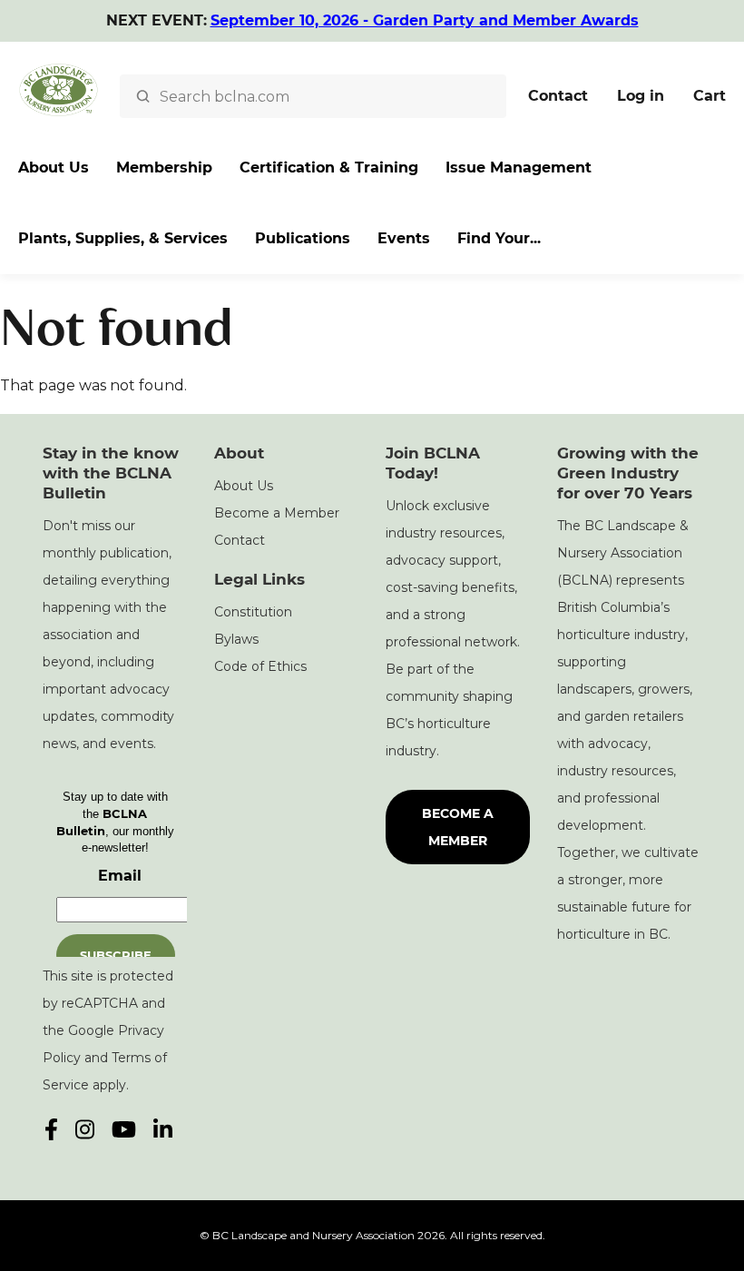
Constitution (253, 612)
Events (403, 238)
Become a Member (276, 513)
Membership (164, 167)
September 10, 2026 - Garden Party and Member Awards (424, 20)
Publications (302, 238)
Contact (558, 95)
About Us (53, 167)
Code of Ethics (260, 666)
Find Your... (499, 238)
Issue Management (518, 167)
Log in (640, 95)
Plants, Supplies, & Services (123, 238)
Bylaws (236, 639)
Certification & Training (329, 167)
